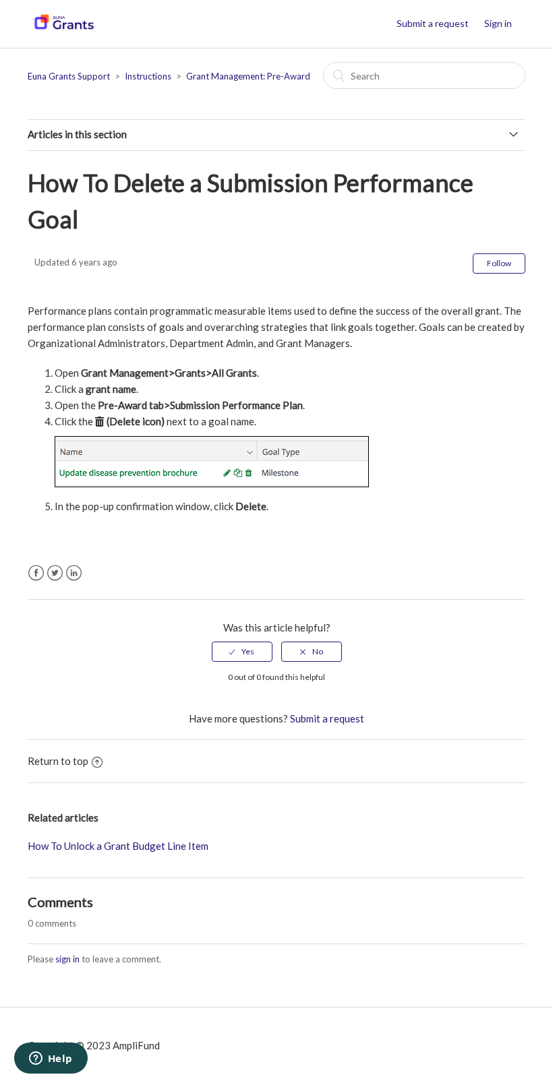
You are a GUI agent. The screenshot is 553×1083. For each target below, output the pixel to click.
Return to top (58, 761)
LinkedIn (73, 573)
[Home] (63, 30)
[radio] (242, 652)
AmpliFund (136, 1045)
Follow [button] (499, 263)
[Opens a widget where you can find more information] (50, 1059)
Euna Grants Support (69, 76)
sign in (67, 959)
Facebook (36, 573)
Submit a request (433, 23)
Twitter (55, 573)
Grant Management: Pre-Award (248, 76)
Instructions (148, 76)
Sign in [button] (498, 23)
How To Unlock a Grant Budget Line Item (118, 846)
